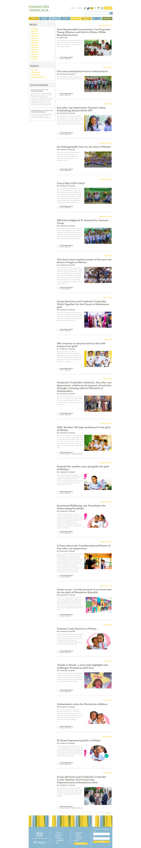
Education (65, 18)
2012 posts (34, 56)
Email (94, 836)
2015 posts (34, 49)
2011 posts (34, 59)
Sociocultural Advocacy (86, 18)
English (73, 8)
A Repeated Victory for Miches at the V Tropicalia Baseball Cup (42, 111)
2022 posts (34, 33)
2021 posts (34, 35)
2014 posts (34, 52)
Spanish (79, 8)
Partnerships (59, 838)
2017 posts (34, 45)
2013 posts (34, 54)
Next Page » (109, 813)
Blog (96, 18)
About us (33, 18)
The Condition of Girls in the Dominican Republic (39, 90)
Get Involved (107, 18)
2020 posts (34, 38)
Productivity (54, 18)
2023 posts (34, 31)
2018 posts (34, 42)
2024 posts (34, 29)
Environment (76, 18)
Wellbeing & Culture (38, 77)
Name (94, 831)
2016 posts (34, 47)
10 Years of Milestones (44, 18)
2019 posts (34, 40)
